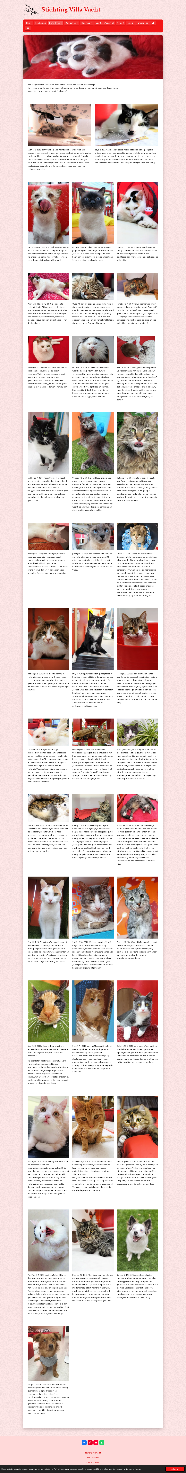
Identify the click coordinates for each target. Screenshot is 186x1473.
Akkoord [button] (174, 1469)
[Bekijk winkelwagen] (28, 28)
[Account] (153, 23)
